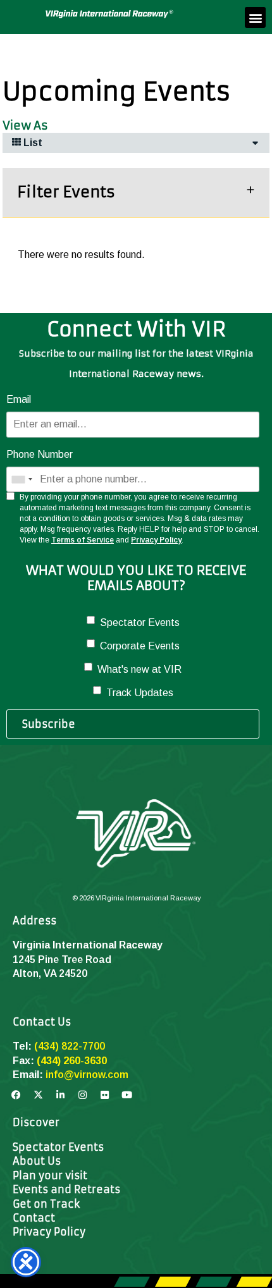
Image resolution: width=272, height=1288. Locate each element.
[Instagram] (82, 1095)
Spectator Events (140, 622)
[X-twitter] (37, 1095)
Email (18, 399)
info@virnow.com (87, 1074)
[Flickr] (104, 1095)
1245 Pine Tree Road (62, 959)
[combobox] (21, 479)
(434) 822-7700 (69, 1046)
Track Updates (139, 692)
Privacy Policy (156, 540)
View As (25, 126)
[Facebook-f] (15, 1095)
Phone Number (39, 454)
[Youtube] (126, 1095)
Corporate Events (140, 646)
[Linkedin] (60, 1095)
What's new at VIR (139, 669)
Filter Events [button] (66, 192)
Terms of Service (82, 540)
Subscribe (48, 724)
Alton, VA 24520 (50, 973)
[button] (255, 17)
